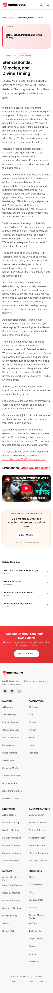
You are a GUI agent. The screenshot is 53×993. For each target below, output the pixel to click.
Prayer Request (36, 938)
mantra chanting (24, 441)
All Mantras (7, 707)
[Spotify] (12, 691)
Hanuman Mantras (11, 768)
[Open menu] (48, 4)
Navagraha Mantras (12, 791)
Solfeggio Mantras (11, 893)
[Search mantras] (41, 4)
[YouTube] (5, 691)
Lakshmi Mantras (10, 737)
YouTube (33, 923)
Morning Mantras (10, 830)
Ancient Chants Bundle (36, 916)
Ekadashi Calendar (38, 822)
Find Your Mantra (10, 860)
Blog (11, 18)
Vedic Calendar (36, 815)
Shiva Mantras (9, 714)
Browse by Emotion (11, 908)
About (32, 877)
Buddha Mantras (10, 783)
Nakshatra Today (37, 837)
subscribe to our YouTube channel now (23, 459)
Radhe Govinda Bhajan (34, 468)
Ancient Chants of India (11, 878)
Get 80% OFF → (27, 653)
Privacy (13, 981)
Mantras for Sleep (11, 822)
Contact (33, 954)
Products (33, 907)
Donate (32, 946)
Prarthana (33, 752)
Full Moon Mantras (38, 860)
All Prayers (34, 707)
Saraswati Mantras (11, 775)
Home (4, 18)
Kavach (32, 730)
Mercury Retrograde (38, 853)
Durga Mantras (9, 752)
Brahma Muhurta (37, 845)
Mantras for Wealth (11, 853)
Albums (6, 923)
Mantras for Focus (11, 845)
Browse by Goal (9, 915)
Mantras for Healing (11, 837)
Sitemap (39, 981)
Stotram (33, 722)
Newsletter (34, 961)
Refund (30, 981)
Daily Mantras (35, 884)
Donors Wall (8, 931)
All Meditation (9, 815)
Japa (31, 745)
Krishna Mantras (10, 722)
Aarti (31, 714)
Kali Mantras (8, 760)
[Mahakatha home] (14, 4)
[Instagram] (19, 691)
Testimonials (35, 931)
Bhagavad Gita (36, 900)
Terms (21, 981)
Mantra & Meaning (11, 900)
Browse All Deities (10, 798)
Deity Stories (25, 56)
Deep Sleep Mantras (12, 885)
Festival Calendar (37, 830)
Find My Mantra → (27, 535)
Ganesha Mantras (10, 730)
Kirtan (31, 737)
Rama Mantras (9, 745)
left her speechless (31, 353)
